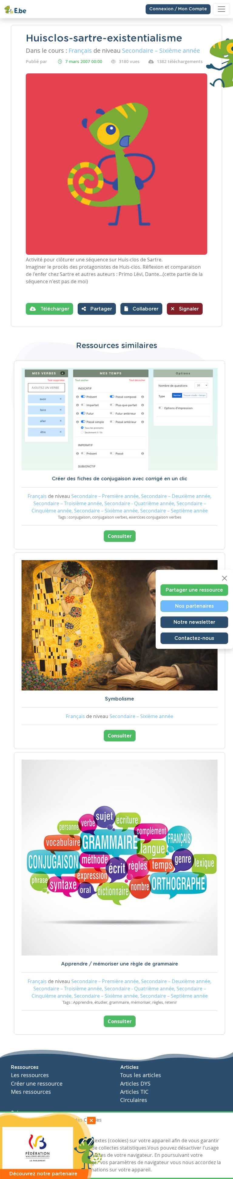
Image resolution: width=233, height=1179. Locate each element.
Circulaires (133, 1100)
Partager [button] (100, 309)
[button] (141, 309)
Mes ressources (31, 1091)
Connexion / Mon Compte (178, 9)
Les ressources (30, 1075)
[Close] (224, 578)
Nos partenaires (194, 606)
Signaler (188, 309)
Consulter (120, 536)
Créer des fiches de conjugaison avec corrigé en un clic (119, 478)
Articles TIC (134, 1091)
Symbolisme (119, 699)
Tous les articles (140, 1075)
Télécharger (54, 309)
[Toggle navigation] (221, 9)
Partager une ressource (194, 590)
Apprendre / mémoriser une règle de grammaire (119, 964)
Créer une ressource (36, 1083)
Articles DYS (135, 1083)
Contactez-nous (194, 638)
